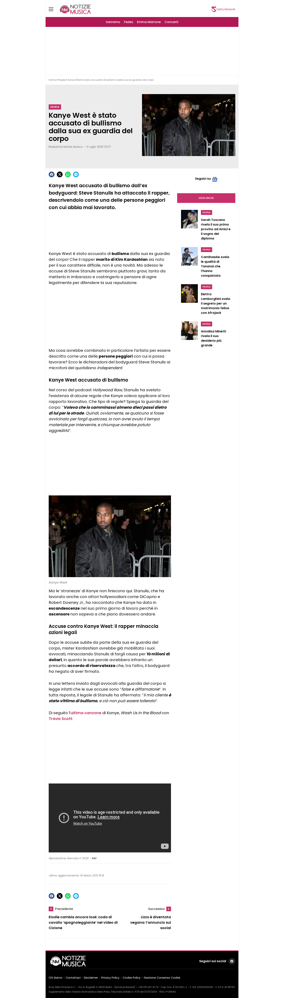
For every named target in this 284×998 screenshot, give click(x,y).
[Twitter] (60, 174)
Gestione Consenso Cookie (162, 978)
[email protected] (124, 987)
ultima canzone (86, 713)
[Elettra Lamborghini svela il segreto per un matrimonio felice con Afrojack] (189, 300)
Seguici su (203, 178)
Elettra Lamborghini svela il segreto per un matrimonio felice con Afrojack (215, 303)
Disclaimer (91, 978)
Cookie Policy (131, 978)
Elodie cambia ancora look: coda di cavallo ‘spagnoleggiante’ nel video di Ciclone (83, 922)
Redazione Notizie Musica (65, 147)
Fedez (128, 22)
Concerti (171, 22)
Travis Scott (60, 718)
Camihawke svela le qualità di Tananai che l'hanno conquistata (215, 266)
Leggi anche (206, 198)
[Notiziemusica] (75, 9)
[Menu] (53, 9)
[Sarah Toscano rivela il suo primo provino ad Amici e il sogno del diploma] (189, 226)
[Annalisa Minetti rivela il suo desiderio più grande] (189, 335)
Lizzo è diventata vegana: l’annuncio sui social (150, 922)
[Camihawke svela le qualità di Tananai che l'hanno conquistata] (189, 263)
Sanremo (113, 22)
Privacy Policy (110, 978)
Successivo (156, 909)
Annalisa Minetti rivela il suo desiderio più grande (213, 338)
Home (52, 80)
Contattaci (73, 978)
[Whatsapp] (68, 174)
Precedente (64, 909)
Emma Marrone (149, 22)
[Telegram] (76, 174)
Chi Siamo (55, 978)
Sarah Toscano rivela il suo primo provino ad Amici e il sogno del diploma (215, 229)
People (61, 80)
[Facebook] (51, 174)
